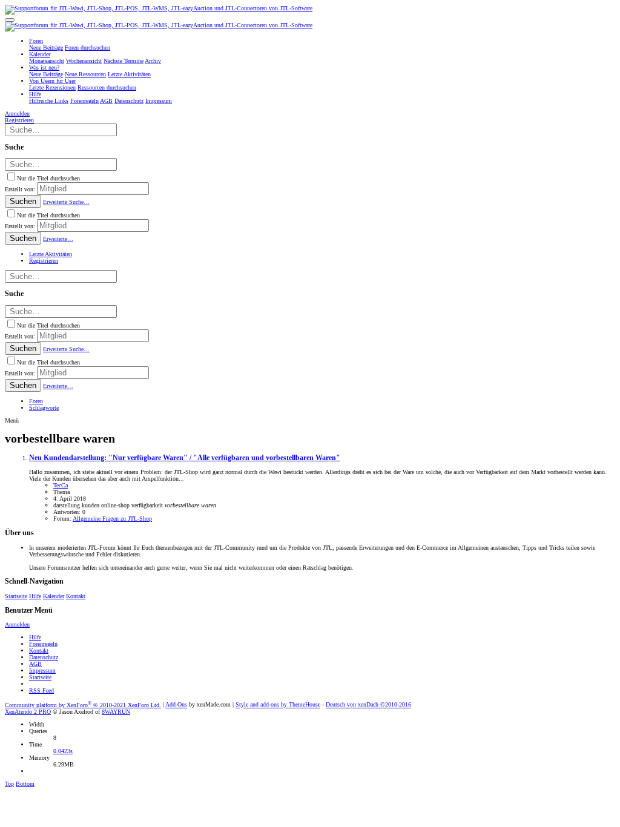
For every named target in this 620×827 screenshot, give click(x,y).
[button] (10, 20)
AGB (35, 664)
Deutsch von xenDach (368, 705)
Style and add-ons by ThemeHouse (278, 705)
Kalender (53, 596)
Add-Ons (176, 705)
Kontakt (75, 596)
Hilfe (35, 596)
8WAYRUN (116, 711)
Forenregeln (43, 644)
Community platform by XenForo (83, 705)
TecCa (60, 485)
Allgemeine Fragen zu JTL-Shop (112, 518)
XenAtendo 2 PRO (28, 711)
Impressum (42, 670)
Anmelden (17, 624)
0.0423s (63, 751)
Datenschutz (43, 657)
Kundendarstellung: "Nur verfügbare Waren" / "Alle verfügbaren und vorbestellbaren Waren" (184, 458)
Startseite (16, 596)
